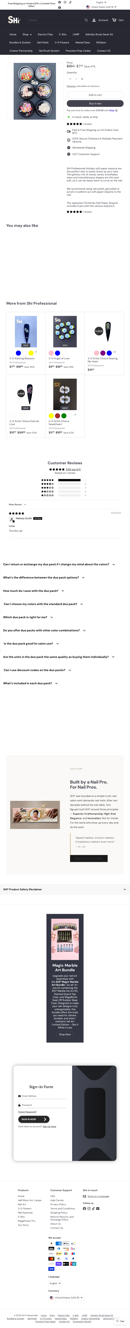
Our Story (23, 1225)
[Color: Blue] (18, 353)
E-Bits (62, 34)
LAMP (76, 34)
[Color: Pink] (51, 353)
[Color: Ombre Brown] (57, 415)
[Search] (86, 20)
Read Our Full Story (89, 858)
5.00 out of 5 (73, 469)
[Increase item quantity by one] (82, 79)
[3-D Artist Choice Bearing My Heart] (104, 343)
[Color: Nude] (63, 353)
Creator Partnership (21, 50)
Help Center (57, 1200)
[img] (16, 513)
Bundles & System (20, 42)
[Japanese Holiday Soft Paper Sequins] (16, 263)
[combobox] (58, 20)
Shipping (71, 86)
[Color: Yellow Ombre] (18, 415)
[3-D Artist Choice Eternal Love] (26, 406)
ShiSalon (101, 42)
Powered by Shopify (82, 1321)
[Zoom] (34, 91)
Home (13, 34)
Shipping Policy (58, 1212)
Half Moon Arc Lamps (30, 1200)
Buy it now (95, 103)
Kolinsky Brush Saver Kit (99, 34)
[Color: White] (12, 353)
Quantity (72, 72)
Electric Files (45, 34)
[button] (75, 124)
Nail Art (22, 1204)
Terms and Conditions (62, 1208)
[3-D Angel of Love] (65, 342)
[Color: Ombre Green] (63, 415)
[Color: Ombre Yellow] (51, 415)
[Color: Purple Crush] (24, 353)
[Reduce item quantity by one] (70, 79)
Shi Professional (42, 303)
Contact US (103, 50)
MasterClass (82, 42)
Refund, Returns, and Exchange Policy (62, 1218)
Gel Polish (43, 42)
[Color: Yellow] (31, 353)
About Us (55, 1223)
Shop (26, 34)
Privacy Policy (58, 1204)
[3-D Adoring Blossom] (26, 342)
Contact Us (56, 1228)
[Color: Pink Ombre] (24, 415)
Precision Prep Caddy (78, 50)
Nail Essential (25, 1212)
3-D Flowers (62, 42)
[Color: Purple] (102, 353)
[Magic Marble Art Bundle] (65, 939)
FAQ (52, 1196)
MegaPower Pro (26, 1221)
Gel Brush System (49, 50)
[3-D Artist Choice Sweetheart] (65, 406)
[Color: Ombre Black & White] (70, 415)
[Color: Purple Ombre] (12, 415)
